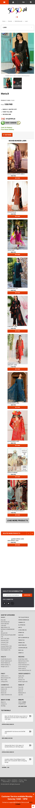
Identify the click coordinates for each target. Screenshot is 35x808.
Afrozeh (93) (4, 633)
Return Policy (6, 781)
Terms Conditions (12, 780)
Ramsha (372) (4, 640)
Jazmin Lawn (10, 250)
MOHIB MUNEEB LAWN (13, 403)
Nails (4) (20, 691)
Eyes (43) (20, 689)
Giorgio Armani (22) (23, 620)
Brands (10, 21)
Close (33, 794)
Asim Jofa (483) (5, 638)
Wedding (21, 657)
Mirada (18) (21, 642)
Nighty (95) (21, 676)
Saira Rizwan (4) (5, 621)
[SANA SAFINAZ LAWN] (17, 539)
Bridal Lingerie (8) (22, 681)
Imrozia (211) (4, 644)
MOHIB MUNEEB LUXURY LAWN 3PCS (16, 174)
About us (3, 780)
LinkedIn (12, 603)
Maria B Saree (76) (5, 678)
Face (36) (20, 687)
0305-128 (10, 123)
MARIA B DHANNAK (12, 472)
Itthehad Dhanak (11, 212)
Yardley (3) (21, 640)
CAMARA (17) (21, 622)
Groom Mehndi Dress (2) (24, 670)
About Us (3, 702)
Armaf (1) (20, 652)
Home (3, 21)
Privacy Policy (23, 780)
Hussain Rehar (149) (6, 646)
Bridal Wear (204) (22, 659)
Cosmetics (5, 685)
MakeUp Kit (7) (22, 692)
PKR (23, 2)
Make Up (21, 685)
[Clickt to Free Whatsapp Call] (18, 122)
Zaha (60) (3, 625)
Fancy (3, 673)
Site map (21, 781)
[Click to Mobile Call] (3, 123)
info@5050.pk (10, 119)
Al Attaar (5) (21, 625)
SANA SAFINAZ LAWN (12, 540)
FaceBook (4, 603)
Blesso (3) (3, 692)
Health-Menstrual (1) (6, 659)
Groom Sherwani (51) (23, 664)
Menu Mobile (4, 2)
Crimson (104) (4, 642)
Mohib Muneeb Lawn (12, 288)
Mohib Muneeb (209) (6, 648)
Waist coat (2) (22, 668)
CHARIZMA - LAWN (12, 326)
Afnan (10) (21, 632)
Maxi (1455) (4, 679)
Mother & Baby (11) (6, 664)
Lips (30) (20, 694)
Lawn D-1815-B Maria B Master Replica (16, 510)
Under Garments (24, 673)
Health (3, 657)
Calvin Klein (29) (22, 647)
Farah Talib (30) (5, 623)
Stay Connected (8, 599)
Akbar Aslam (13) (5, 627)
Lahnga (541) (4, 681)
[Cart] (30, 2)
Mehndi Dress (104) (23, 661)
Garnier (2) (3, 691)
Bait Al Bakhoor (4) (23, 637)
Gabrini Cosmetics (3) (6, 687)
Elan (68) (3, 620)
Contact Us (4, 704)
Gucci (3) (20, 635)
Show (32, 27)
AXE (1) (20, 627)
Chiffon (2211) (4, 676)
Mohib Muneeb (18, 21)
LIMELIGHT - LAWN (12, 365)
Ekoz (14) (20, 650)
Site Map (3, 706)
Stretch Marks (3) (5, 663)
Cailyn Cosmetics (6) (6, 694)
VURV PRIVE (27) (22, 645)
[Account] (13, 2)
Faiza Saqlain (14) (5, 650)
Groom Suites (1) (22, 666)
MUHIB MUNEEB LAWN (13, 441)
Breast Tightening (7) (6, 661)
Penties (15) (21, 679)
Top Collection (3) (23, 617)
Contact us (14, 781)
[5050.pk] (17, 8)
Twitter (8, 603)
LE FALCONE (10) (22, 630)
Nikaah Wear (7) (22, 663)
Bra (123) (20, 678)
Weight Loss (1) (5, 666)
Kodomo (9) (4, 689)
